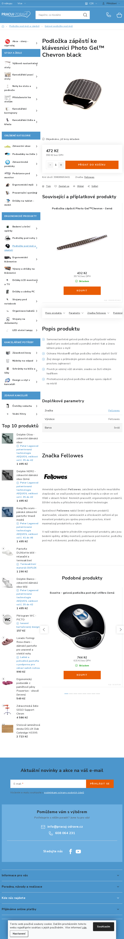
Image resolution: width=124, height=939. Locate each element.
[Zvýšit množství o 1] (61, 165)
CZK (91, 3)
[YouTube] (78, 851)
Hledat (85, 15)
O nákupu (7, 3)
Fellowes (89, 177)
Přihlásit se (100, 783)
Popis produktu (53, 313)
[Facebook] (70, 851)
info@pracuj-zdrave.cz (65, 826)
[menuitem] (21, 43)
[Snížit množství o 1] (50, 165)
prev (44, 629)
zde (84, 927)
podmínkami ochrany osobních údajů (64, 792)
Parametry (74, 313)
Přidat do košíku (92, 164)
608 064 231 (109, 15)
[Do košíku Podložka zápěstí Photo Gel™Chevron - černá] (82, 291)
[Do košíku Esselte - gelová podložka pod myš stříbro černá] (82, 675)
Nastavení (19, 933)
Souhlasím (103, 926)
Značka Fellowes (96, 313)
